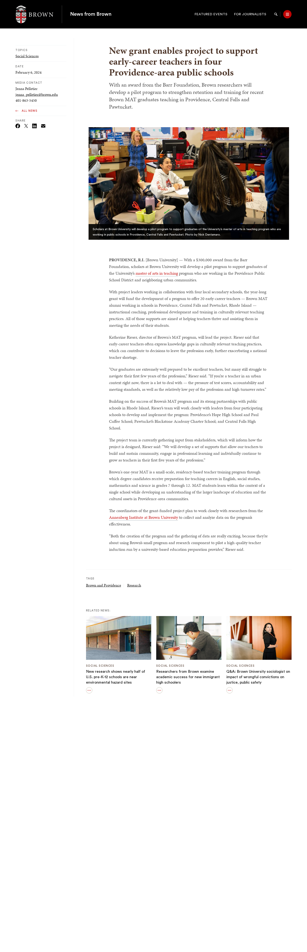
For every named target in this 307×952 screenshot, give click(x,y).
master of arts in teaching (157, 273)
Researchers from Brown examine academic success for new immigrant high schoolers (188, 677)
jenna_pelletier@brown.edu (36, 94)
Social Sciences (27, 56)
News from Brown (91, 14)
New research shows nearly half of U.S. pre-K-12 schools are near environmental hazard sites (115, 677)
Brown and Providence (103, 585)
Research (134, 585)
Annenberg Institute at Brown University (143, 517)
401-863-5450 (26, 100)
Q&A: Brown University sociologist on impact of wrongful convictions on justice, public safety (258, 677)
